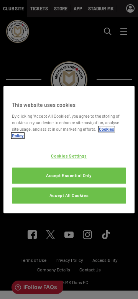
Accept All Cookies (69, 195)
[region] (69, 149)
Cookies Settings (69, 155)
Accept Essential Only (69, 175)
